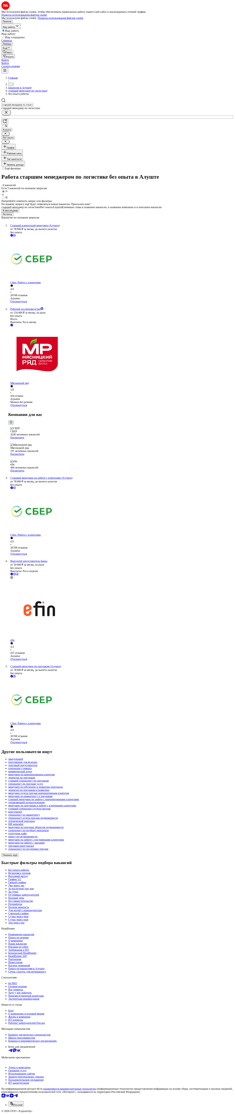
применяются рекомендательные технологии (69, 1088)
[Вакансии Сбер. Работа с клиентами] (121, 259)
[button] (5, 60)
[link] (7, 52)
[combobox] (17, 105)
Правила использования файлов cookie (60, 18)
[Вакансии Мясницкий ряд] (121, 354)
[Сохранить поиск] (4, 122)
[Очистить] (6, 112)
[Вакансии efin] (121, 609)
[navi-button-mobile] (4, 71)
